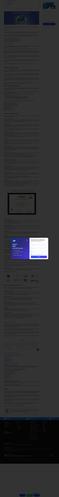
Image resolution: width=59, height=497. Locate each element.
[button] (32, 251)
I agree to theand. (37, 254)
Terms (37, 254)
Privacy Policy (41, 254)
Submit (39, 256)
